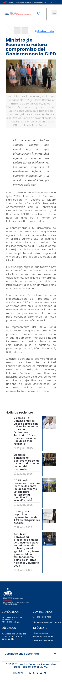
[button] (54, 12)
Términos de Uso (40, 633)
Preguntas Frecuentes (43, 640)
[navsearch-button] (38, 11)
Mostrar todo (45, 31)
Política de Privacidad (43, 636)
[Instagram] (33, 673)
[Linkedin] (45, 673)
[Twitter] (37, 673)
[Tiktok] (49, 673)
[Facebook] (30, 673)
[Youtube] (41, 673)
